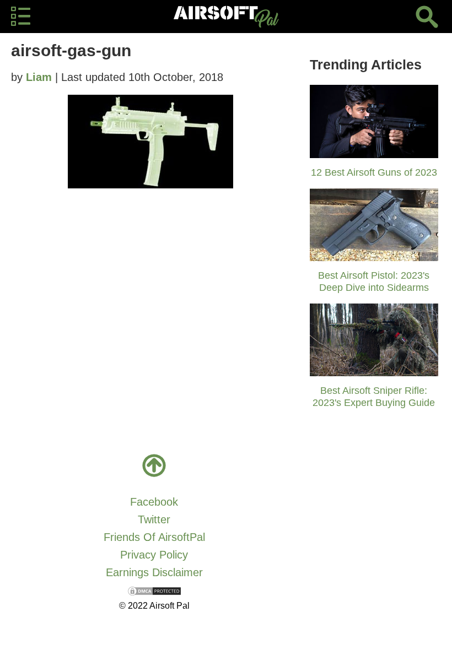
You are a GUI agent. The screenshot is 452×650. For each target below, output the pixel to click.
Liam (39, 77)
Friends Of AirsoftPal (154, 537)
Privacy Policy (154, 555)
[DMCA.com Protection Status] (154, 590)
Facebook (154, 502)
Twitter (154, 519)
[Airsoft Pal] (226, 17)
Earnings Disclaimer (154, 572)
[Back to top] (154, 465)
